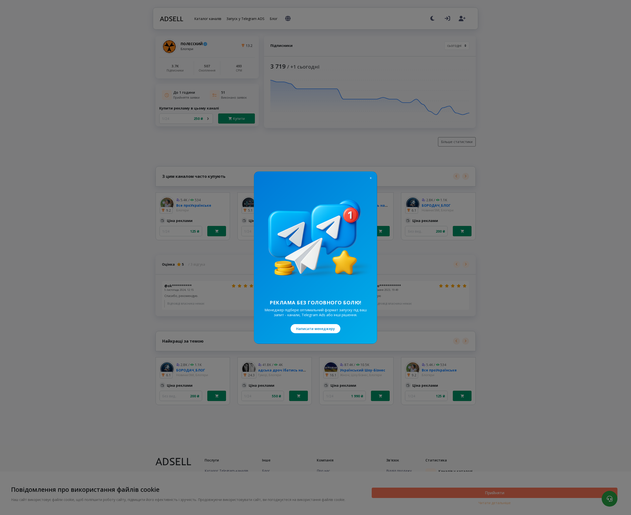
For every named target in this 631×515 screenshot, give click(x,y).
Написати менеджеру (315, 328)
